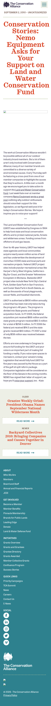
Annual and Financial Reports (18, 488)
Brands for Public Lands (15, 517)
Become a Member (12, 504)
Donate (6, 526)
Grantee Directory (12, 551)
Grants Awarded (11, 556)
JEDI (5, 492)
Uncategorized (37, 12)
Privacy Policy (10, 695)
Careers (7, 594)
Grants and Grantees (13, 547)
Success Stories (11, 569)
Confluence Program (13, 565)
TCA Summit (9, 585)
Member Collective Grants (16, 560)
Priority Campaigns (13, 581)
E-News (7, 603)
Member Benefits (11, 508)
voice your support (23, 380)
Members (8, 479)
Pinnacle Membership (14, 513)
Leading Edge (10, 522)
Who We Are (9, 474)
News (6, 590)
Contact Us (8, 599)
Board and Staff (11, 483)
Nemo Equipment (21, 196)
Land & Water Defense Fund (17, 531)
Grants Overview (11, 542)
